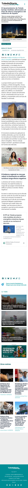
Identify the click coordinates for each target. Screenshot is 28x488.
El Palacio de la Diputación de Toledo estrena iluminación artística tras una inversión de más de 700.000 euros (5, 388)
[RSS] (21, 485)
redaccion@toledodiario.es (17, 474)
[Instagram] (9, 485)
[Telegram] (15, 485)
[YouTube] (18, 485)
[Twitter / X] (12, 485)
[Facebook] (7, 485)
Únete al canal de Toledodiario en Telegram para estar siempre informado (16, 284)
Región (3, 319)
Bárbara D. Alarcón (6, 48)
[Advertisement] (14, 263)
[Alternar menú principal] (25, 4)
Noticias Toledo (6, 44)
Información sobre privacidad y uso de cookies (12, 480)
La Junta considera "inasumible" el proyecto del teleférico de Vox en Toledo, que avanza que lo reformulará (21, 420)
